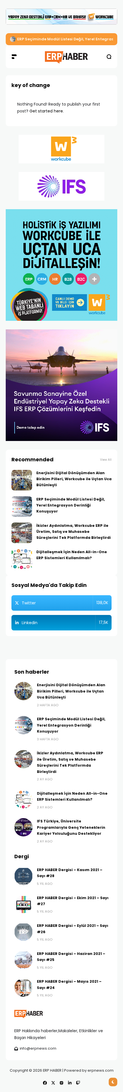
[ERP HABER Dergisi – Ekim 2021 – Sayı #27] (23, 904)
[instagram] (61, 1083)
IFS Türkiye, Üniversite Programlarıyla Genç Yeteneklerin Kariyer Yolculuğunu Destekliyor (71, 827)
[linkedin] (70, 1083)
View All (106, 460)
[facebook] (45, 1083)
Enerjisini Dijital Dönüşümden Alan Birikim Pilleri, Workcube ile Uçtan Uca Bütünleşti (74, 479)
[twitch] (78, 1083)
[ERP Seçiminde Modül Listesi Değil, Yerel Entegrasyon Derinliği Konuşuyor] (13, 39)
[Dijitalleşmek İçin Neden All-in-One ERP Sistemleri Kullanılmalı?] (21, 559)
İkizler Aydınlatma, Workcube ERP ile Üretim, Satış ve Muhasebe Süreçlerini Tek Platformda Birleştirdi (73, 531)
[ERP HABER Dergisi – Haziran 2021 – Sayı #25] (23, 960)
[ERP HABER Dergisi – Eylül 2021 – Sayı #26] (23, 932)
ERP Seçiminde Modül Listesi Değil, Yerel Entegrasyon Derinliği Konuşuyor (70, 505)
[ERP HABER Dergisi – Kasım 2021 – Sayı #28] (23, 876)
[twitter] (53, 1083)
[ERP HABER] (61, 56)
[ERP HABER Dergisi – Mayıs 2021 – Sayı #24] (23, 987)
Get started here (46, 111)
